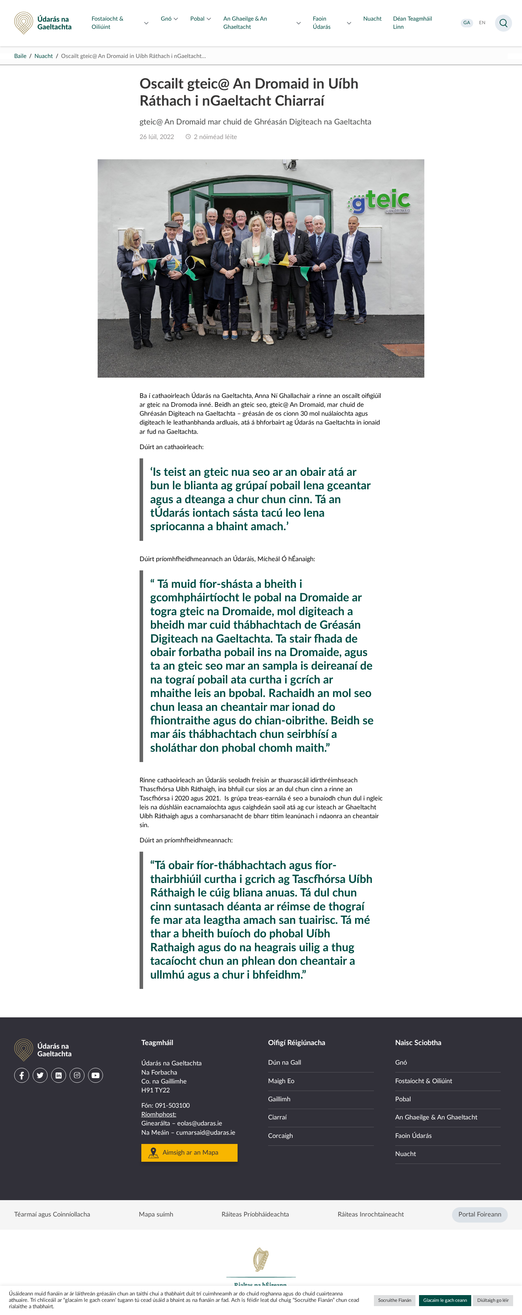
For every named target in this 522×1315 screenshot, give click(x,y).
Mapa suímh (156, 1215)
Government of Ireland (261, 1270)
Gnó (401, 1063)
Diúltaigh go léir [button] (493, 1300)
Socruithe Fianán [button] (394, 1300)
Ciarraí (277, 1117)
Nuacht (43, 56)
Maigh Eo (281, 1081)
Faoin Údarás (413, 1136)
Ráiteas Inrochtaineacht (371, 1215)
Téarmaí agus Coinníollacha (52, 1215)
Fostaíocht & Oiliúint (423, 1081)
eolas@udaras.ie (199, 1123)
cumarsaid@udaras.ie (205, 1133)
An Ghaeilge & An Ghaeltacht (436, 1117)
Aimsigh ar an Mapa (190, 1153)
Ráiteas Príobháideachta (255, 1215)
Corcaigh (280, 1136)
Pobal (403, 1099)
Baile (20, 56)
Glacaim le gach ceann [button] (445, 1300)
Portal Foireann (479, 1215)
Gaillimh (279, 1099)
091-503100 (172, 1106)
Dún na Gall (284, 1063)
